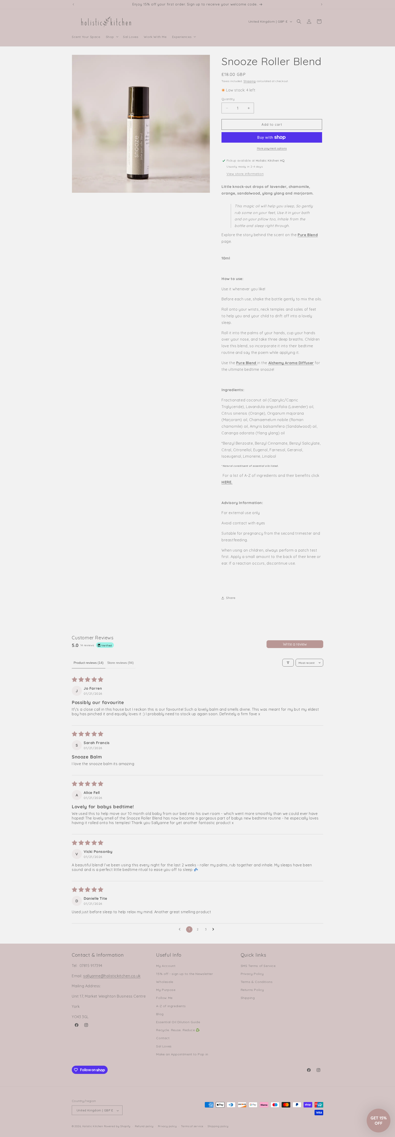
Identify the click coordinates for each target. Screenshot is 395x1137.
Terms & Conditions (257, 982)
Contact (162, 1038)
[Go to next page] (214, 929)
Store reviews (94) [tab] (120, 663)
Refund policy (144, 1126)
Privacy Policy (252, 974)
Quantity (228, 99)
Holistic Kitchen (92, 1126)
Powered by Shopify (117, 1126)
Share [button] (230, 598)
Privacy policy (167, 1126)
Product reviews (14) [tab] (89, 663)
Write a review (295, 644)
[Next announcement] (322, 4)
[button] (111, 36)
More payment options (272, 148)
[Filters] (288, 663)
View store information (245, 174)
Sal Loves (163, 1046)
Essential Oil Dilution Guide (178, 1022)
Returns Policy (252, 990)
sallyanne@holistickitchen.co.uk (112, 976)
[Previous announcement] (73, 4)
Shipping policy (218, 1126)
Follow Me (164, 998)
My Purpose (165, 990)
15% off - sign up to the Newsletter (184, 974)
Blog (159, 1014)
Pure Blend (308, 234)
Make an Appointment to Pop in (182, 1054)
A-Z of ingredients (171, 1006)
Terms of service (192, 1126)
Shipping (249, 81)
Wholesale (164, 982)
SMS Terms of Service (258, 966)
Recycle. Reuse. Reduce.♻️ (178, 1030)
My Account (165, 966)
